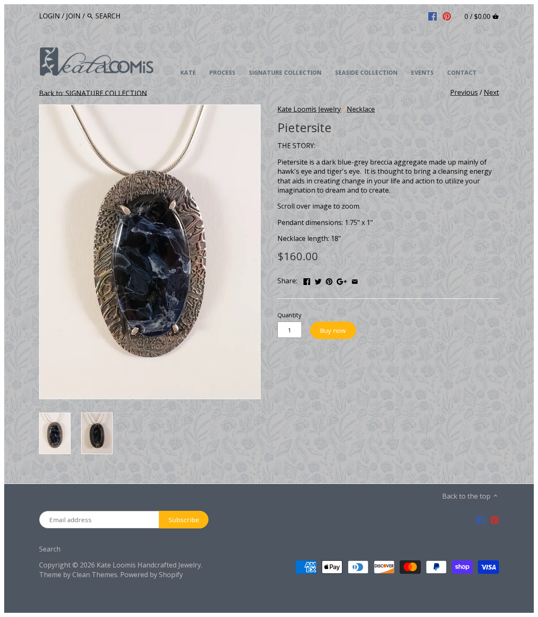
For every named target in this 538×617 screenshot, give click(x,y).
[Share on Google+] (342, 280)
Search (50, 549)
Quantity (289, 315)
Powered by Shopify (151, 574)
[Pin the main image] (329, 280)
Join (73, 16)
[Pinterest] (447, 16)
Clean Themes (94, 574)
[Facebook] (432, 16)
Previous (464, 92)
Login (49, 16)
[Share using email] (354, 280)
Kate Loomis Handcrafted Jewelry (149, 565)
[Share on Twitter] (318, 280)
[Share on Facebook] (306, 280)
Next (491, 92)
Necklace (361, 109)
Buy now (333, 330)
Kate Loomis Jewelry (309, 109)
